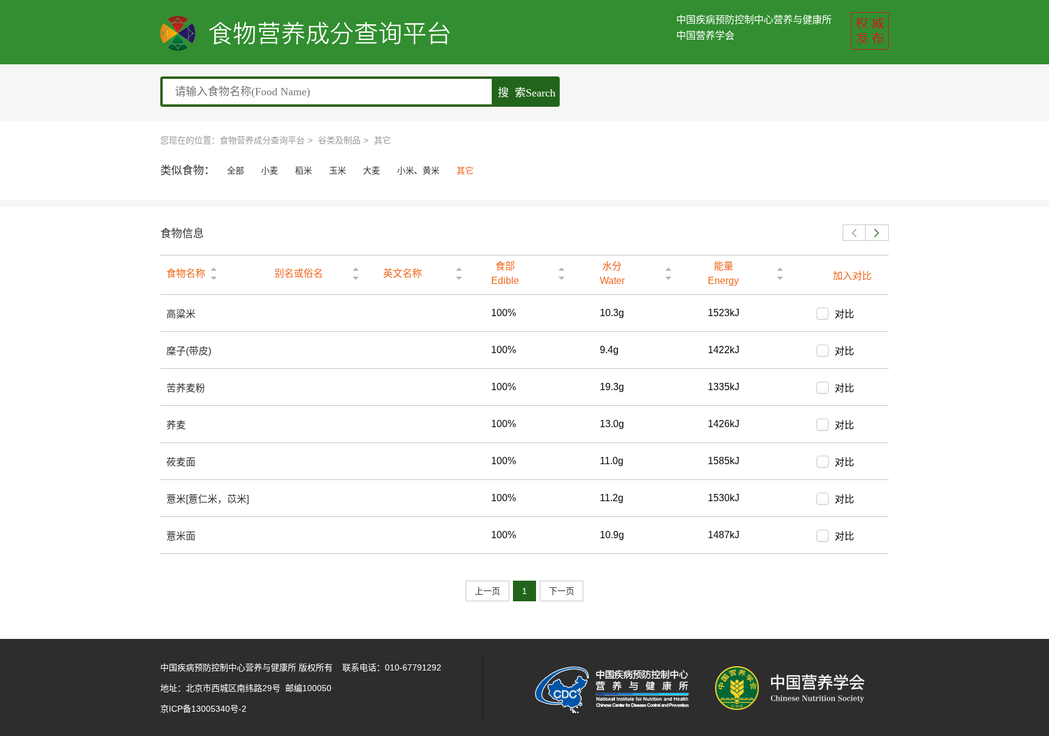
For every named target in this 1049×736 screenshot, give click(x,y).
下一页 (561, 591)
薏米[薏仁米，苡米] (207, 499)
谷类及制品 (339, 140)
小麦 (269, 170)
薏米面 (180, 536)
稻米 (303, 170)
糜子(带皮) (188, 351)
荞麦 (176, 425)
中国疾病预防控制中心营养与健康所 (754, 20)
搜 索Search (526, 93)
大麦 (371, 170)
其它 (382, 140)
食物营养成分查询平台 (262, 140)
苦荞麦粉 (185, 388)
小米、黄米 (418, 170)
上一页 (487, 591)
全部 (235, 170)
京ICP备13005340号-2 (203, 709)
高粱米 (180, 314)
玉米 (337, 170)
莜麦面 (180, 462)
